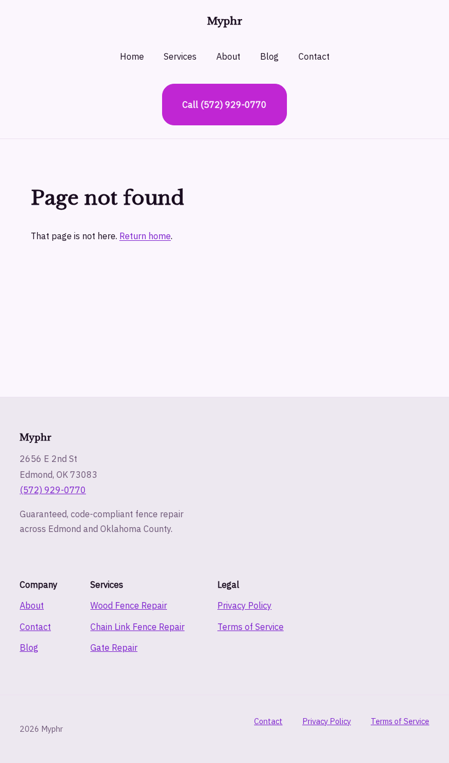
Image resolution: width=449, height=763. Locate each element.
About (228, 56)
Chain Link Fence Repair (137, 626)
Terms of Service (250, 626)
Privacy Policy (244, 605)
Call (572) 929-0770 (224, 104)
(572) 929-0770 (53, 489)
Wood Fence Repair (128, 605)
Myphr (225, 21)
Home (132, 56)
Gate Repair (113, 647)
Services (180, 56)
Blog (269, 56)
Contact (314, 56)
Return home (145, 235)
